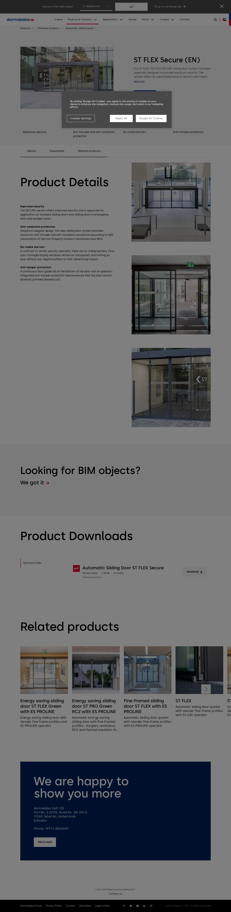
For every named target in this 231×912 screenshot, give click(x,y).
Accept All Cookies (151, 118)
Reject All (121, 118)
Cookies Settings (80, 118)
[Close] (167, 95)
